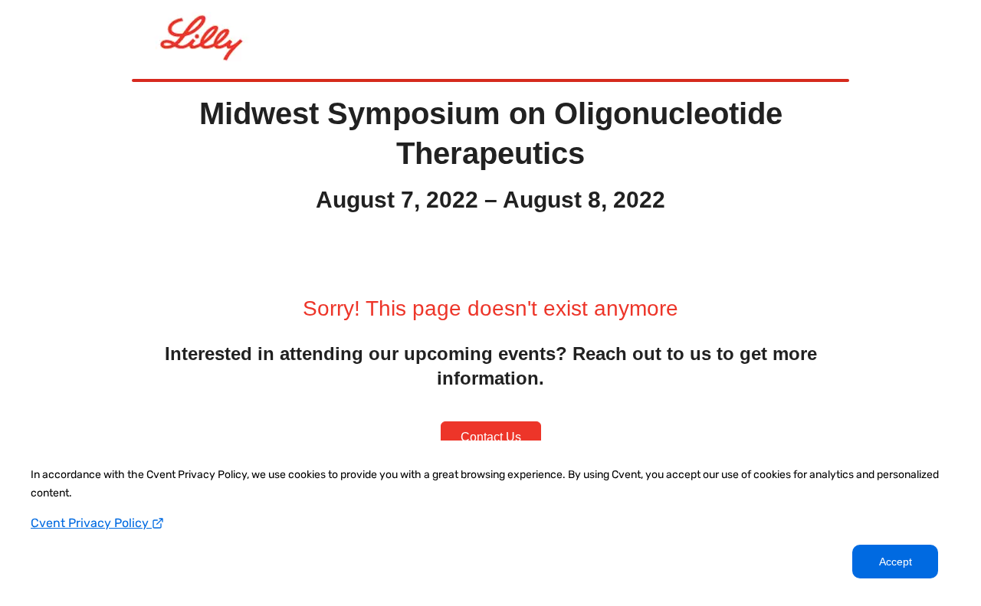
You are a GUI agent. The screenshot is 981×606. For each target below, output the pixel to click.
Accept (895, 561)
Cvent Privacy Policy (91, 523)
